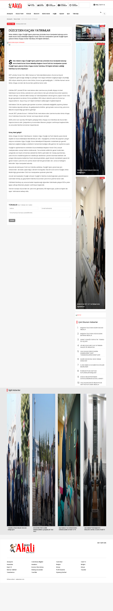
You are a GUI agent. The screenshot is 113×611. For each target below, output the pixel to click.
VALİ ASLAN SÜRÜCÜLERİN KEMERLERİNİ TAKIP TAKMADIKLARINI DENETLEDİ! (88, 353)
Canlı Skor (59, 562)
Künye (58, 567)
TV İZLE (33, 5)
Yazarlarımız (10, 572)
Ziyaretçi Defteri (61, 572)
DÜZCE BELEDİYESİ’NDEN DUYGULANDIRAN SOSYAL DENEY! (90, 377)
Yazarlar (83, 570)
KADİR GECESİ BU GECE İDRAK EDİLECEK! (89, 360)
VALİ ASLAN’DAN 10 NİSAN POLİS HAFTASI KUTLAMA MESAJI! (89, 383)
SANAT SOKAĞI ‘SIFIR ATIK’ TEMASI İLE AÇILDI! (90, 340)
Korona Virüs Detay (38, 567)
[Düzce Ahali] (16, 9)
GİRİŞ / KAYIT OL (100, 5)
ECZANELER (63, 5)
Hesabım (34, 564)
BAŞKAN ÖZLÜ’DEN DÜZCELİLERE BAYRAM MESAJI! (89, 334)
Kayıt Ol (9, 567)
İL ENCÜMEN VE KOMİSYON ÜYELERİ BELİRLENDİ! (90, 366)
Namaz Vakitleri (12, 570)
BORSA (42, 5)
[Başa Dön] (110, 608)
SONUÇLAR (52, 5)
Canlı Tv (83, 562)
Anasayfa (10, 562)
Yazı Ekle (34, 572)
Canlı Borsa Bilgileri (37, 562)
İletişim (58, 564)
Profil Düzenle (60, 570)
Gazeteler (10, 564)
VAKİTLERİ (74, 5)
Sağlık (102, 26)
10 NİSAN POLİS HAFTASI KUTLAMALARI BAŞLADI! (87, 371)
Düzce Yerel (11, 24)
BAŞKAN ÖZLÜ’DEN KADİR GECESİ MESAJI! (90, 328)
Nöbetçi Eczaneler (37, 570)
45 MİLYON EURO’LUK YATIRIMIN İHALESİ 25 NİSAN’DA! (89, 346)
